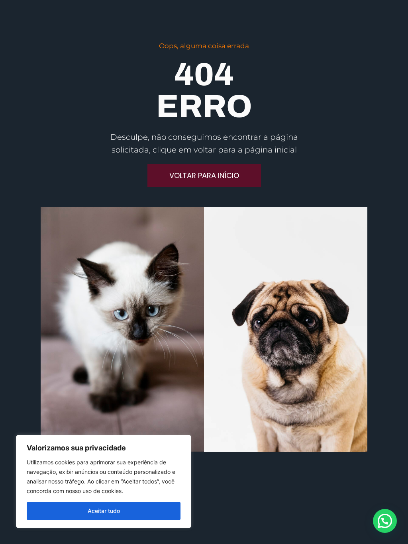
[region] (103, 481)
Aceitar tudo (104, 510)
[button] (385, 521)
